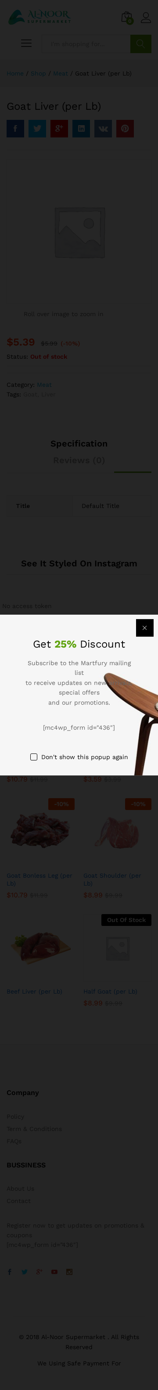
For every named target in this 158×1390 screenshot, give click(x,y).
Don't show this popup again (84, 756)
